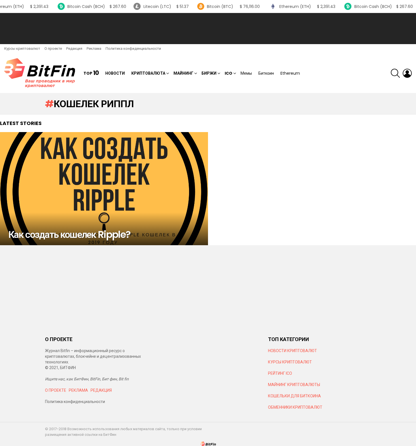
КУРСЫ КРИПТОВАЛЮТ (290, 362)
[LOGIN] (407, 73)
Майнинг (183, 73)
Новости (115, 73)
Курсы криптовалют (22, 48)
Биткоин (266, 73)
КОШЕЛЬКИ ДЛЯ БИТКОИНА (294, 396)
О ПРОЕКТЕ (55, 390)
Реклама (94, 48)
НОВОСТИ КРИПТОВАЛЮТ (292, 350)
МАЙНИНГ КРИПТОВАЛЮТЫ (294, 384)
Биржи (208, 73)
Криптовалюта (148, 73)
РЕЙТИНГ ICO (280, 373)
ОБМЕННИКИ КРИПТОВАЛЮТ (295, 407)
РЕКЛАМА (78, 390)
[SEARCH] (395, 73)
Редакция (74, 48)
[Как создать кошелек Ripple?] (104, 188)
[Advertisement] (208, 28)
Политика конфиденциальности (133, 48)
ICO (228, 73)
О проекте (53, 48)
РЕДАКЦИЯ (101, 390)
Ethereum (290, 73)
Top (91, 73)
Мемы (246, 73)
